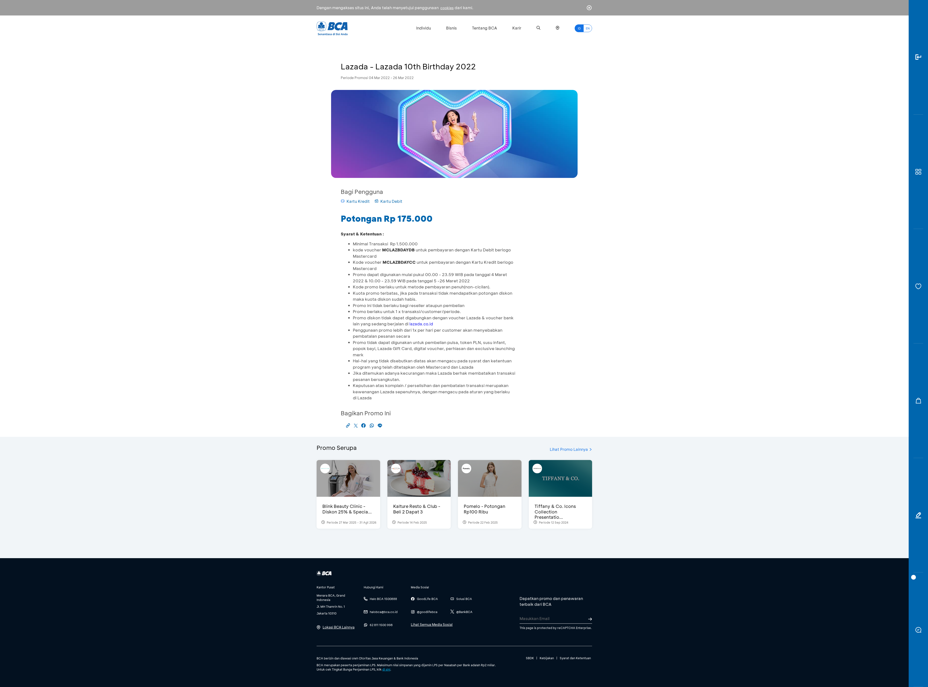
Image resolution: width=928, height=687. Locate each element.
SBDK (530, 658)
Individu (423, 27)
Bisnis (451, 27)
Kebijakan (547, 658)
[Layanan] (918, 286)
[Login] (918, 57)
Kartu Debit (391, 201)
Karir (516, 27)
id (579, 28)
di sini (386, 669)
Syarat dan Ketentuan (575, 658)
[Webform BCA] (918, 515)
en (588, 28)
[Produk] (918, 172)
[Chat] (918, 629)
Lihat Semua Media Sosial (432, 624)
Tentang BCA (484, 27)
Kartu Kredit (358, 201)
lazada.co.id (421, 323)
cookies (447, 8)
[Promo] (918, 401)
